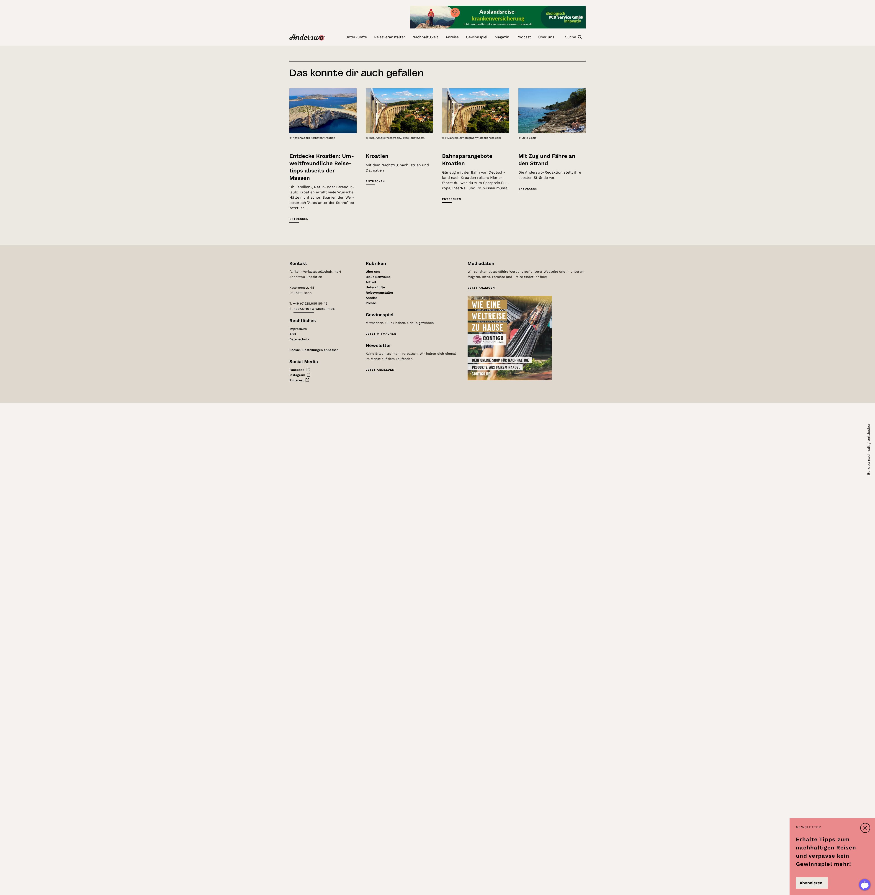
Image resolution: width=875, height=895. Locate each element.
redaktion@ (314, 308)
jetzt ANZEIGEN (481, 287)
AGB (292, 334)
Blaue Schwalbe (378, 277)
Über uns (373, 271)
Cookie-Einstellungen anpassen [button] (314, 350)
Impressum (298, 329)
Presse (371, 303)
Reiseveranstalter (379, 292)
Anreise (371, 298)
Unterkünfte (375, 287)
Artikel (371, 282)
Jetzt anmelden (380, 369)
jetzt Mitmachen (381, 333)
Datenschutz (299, 339)
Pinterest (296, 380)
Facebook (296, 370)
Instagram (297, 375)
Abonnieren (811, 882)
